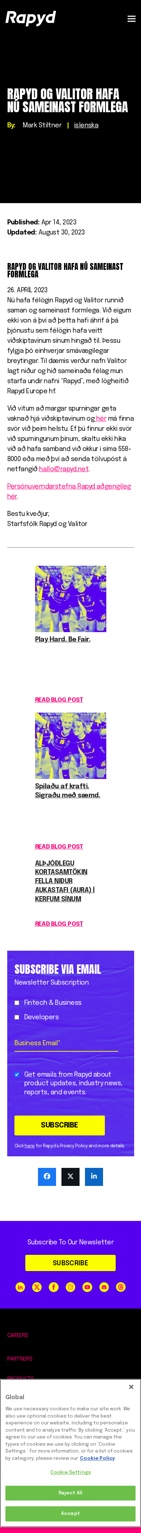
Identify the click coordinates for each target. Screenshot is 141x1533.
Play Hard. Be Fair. (63, 639)
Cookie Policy (97, 1458)
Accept (70, 1513)
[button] (132, 19)
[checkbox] (69, 1010)
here (30, 1146)
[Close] (131, 1387)
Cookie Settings (70, 1472)
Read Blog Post (59, 700)
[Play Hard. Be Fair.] (70, 630)
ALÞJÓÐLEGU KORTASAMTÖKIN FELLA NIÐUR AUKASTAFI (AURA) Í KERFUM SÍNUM (65, 881)
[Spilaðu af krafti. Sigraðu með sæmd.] (70, 777)
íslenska (86, 125)
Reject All (70, 1493)
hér (100, 419)
